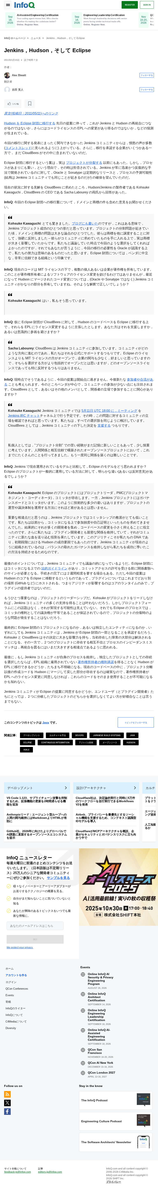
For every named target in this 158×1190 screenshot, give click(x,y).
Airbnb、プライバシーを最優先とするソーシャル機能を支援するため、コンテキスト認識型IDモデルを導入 (106, 818)
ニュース (36, 38)
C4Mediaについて (16, 1021)
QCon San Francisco (95, 1051)
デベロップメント (31, 735)
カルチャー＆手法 (57, 735)
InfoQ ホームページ (15, 38)
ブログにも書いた (85, 223)
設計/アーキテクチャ (91, 788)
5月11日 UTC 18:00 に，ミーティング (109, 410)
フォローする (147, 75)
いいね (16, 103)
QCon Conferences (17, 988)
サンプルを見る (58, 878)
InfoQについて (14, 1015)
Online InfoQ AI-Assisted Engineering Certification (99, 1034)
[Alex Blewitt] (7, 75)
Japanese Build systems (106, 735)
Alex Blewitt (19, 75)
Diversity (11, 1028)
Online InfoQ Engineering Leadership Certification (97, 1015)
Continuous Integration (55, 742)
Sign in (147, 4)
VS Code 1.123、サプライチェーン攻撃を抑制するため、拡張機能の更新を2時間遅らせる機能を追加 (37, 801)
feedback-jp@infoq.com (17, 1171)
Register (130, 4)
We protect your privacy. (20, 947)
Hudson (131, 742)
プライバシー (113, 1181)
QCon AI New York (100, 1062)
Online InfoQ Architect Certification (97, 997)
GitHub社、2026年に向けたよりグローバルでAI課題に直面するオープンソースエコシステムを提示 (37, 834)
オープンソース (110, 742)
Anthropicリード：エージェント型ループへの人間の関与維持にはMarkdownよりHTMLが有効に (37, 818)
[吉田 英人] (7, 90)
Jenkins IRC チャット (24, 415)
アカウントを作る (16, 975)
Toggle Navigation (8, 4)
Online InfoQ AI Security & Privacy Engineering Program (100, 979)
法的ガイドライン (54, 568)
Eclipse (27, 742)
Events (10, 995)
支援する (104, 425)
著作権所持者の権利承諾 (96, 662)
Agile (26, 749)
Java (45, 722)
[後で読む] (29, 103)
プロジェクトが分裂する (84, 162)
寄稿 (8, 1001)
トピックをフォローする (135, 722)
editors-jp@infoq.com (50, 1171)
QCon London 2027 (101, 1072)
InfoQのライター (16, 1008)
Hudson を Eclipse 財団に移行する (29, 123)
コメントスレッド (18, 148)
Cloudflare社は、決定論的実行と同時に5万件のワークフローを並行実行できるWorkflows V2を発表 (105, 801)
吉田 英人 (17, 89)
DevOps (79, 735)
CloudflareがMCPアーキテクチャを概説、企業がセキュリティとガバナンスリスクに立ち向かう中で (106, 834)
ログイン (11, 982)
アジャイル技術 (86, 742)
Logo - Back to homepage (24, 4)
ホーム (10, 968)
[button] (35, 939)
